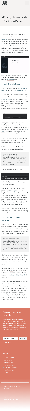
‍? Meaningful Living (8, 362)
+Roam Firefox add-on (19, 90)
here (11, 270)
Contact (11, 397)
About (6, 397)
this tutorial (10, 79)
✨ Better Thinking (8, 357)
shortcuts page (6, 99)
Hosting (6, 399)
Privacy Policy (14, 399)
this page (13, 191)
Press (16, 397)
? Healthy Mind (7, 360)
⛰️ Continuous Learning (10, 367)
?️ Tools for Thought (8, 370)
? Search (5, 372)
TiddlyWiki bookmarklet (18, 275)
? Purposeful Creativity (9, 365)
